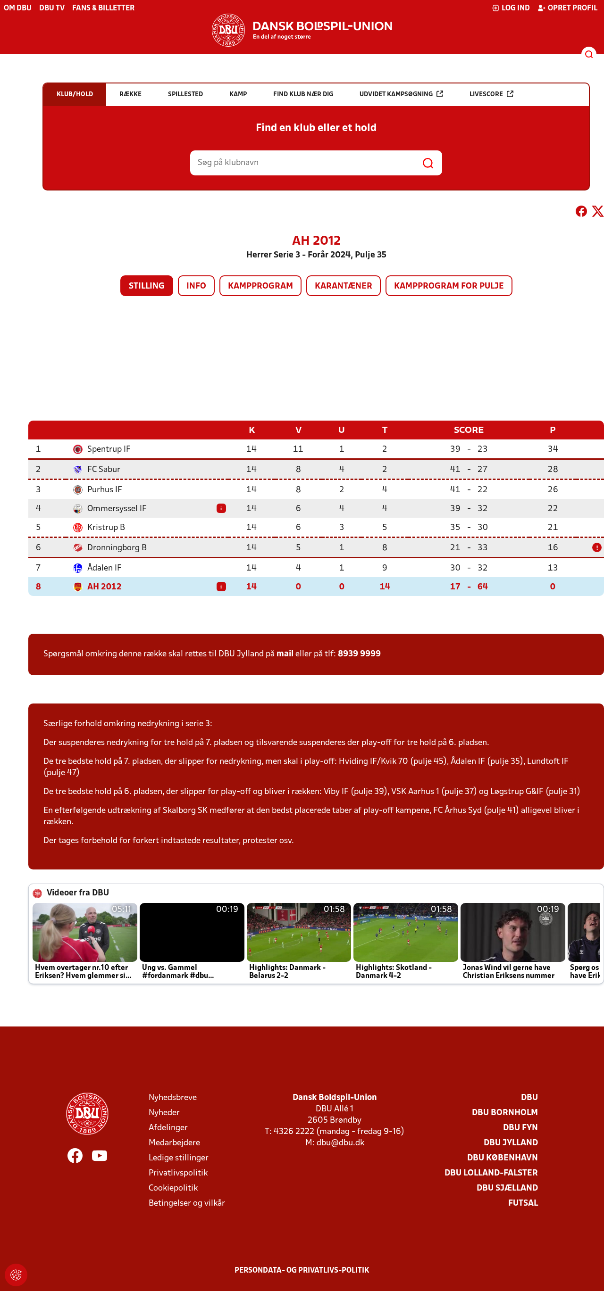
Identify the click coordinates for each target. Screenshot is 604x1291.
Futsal (523, 1204)
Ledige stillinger (179, 1158)
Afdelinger (168, 1128)
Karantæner (343, 286)
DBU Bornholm (505, 1113)
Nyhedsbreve (173, 1098)
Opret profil (572, 8)
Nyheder (164, 1113)
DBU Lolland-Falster (491, 1173)
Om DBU (18, 8)
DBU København (502, 1158)
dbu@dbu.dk (340, 1143)
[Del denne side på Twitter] (598, 213)
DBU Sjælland (507, 1188)
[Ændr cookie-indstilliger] (16, 1275)
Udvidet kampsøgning (396, 94)
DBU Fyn (520, 1128)
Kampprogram (260, 286)
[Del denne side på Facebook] (581, 213)
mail (285, 654)
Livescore (486, 94)
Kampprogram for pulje (449, 286)
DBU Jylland (511, 1143)
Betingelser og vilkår (187, 1204)
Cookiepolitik (173, 1188)
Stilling (147, 286)
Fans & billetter (103, 8)
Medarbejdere (174, 1143)
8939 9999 (359, 654)
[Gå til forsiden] (302, 30)
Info (196, 286)
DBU (529, 1098)
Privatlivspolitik (178, 1173)
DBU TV (52, 8)
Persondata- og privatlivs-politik (302, 1270)
